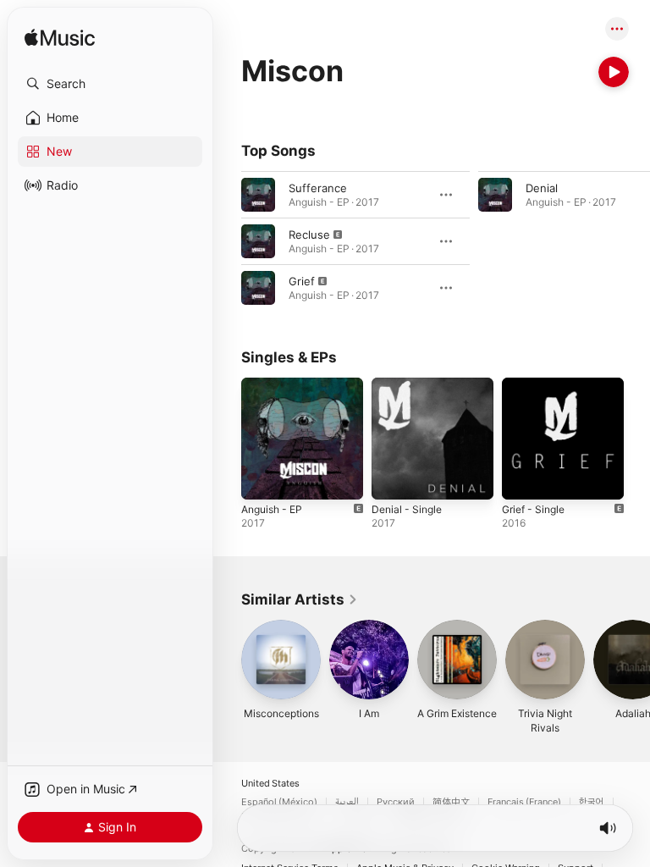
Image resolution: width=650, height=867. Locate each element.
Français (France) (524, 802)
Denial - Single (407, 509)
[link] (299, 599)
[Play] (613, 72)
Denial (542, 188)
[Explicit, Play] (258, 241)
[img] (60, 38)
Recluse (309, 234)
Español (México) (279, 802)
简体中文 (451, 802)
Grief (302, 281)
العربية (347, 802)
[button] (110, 83)
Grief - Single (533, 509)
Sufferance (318, 188)
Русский (396, 802)
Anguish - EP (271, 509)
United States (270, 783)
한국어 (591, 802)
